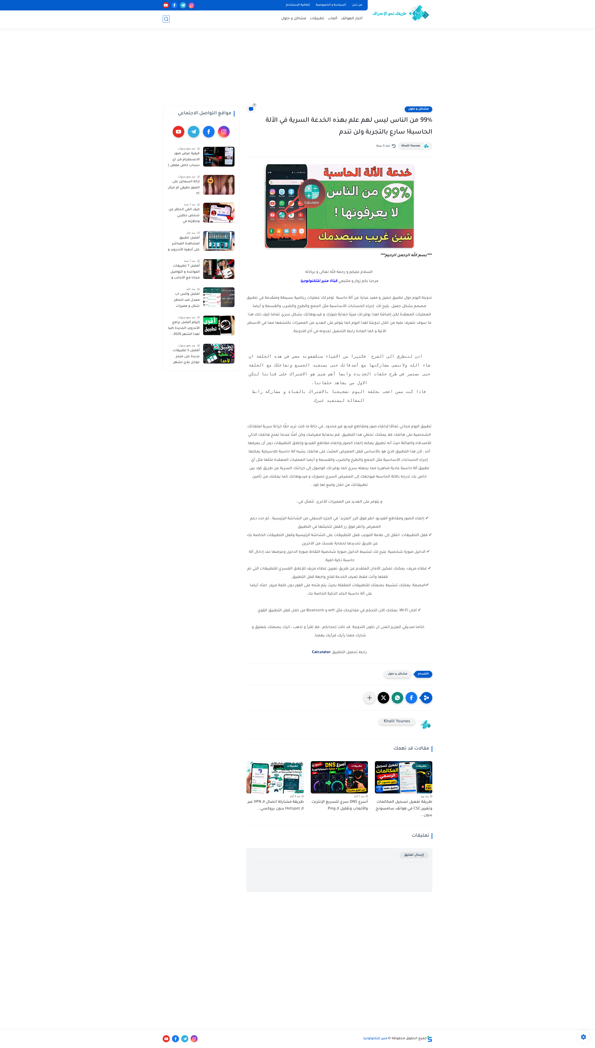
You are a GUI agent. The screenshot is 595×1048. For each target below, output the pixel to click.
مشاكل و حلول (293, 19)
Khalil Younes (410, 146)
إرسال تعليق (414, 855)
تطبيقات (317, 19)
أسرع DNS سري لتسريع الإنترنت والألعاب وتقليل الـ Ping (339, 805)
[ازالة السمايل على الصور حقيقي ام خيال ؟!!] (219, 185)
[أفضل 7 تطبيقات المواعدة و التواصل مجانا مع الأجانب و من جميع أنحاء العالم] (219, 269)
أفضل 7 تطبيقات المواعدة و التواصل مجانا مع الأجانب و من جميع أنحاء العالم (185, 273)
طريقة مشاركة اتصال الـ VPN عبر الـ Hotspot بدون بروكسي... (276, 805)
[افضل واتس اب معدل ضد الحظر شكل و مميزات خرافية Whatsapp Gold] (219, 297)
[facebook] (174, 5)
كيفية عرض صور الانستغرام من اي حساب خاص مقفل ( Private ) (184, 160)
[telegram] (183, 5)
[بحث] (166, 19)
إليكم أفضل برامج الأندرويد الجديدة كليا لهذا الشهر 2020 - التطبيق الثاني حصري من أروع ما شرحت (184, 329)
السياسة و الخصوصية (331, 5)
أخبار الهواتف (352, 19)
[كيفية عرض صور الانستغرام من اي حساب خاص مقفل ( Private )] (219, 157)
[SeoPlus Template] (429, 1039)
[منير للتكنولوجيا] (401, 13)
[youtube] (166, 5)
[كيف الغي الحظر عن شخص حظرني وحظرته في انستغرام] (219, 213)
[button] (411, 698)
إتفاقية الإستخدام (298, 5)
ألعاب (332, 19)
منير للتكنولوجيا (375, 1039)
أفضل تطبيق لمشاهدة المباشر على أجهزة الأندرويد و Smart (184, 244)
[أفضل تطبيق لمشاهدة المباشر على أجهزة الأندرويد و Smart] (219, 241)
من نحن (357, 5)
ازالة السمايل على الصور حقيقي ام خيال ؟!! (184, 188)
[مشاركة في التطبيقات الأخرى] (369, 698)
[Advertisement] (297, 69)
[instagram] (191, 5)
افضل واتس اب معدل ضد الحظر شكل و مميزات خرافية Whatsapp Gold (186, 301)
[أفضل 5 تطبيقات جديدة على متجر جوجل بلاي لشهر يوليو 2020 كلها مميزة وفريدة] (219, 354)
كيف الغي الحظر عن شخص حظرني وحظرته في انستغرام (184, 216)
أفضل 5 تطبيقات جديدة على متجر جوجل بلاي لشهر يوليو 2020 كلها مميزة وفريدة (186, 357)
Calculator (321, 652)
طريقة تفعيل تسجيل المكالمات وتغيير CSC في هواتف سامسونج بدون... (404, 809)
